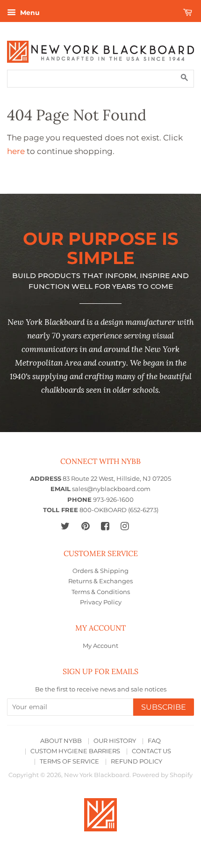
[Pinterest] (85, 526)
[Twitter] (65, 526)
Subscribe (163, 707)
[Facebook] (105, 526)
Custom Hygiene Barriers (75, 751)
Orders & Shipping (100, 570)
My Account (100, 645)
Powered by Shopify (162, 774)
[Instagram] (125, 526)
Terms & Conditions (101, 591)
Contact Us (151, 751)
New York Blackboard (96, 774)
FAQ (154, 740)
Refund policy (136, 761)
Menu (29, 12)
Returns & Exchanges (100, 581)
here (16, 151)
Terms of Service (69, 761)
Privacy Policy (101, 602)
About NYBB (61, 740)
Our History (114, 740)
